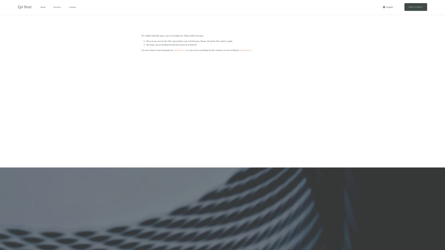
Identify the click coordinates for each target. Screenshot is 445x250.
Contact (72, 7)
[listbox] (389, 7)
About (42, 7)
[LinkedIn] (222, 191)
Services (57, 7)
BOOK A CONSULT (416, 7)
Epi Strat (24, 7)
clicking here (179, 50)
